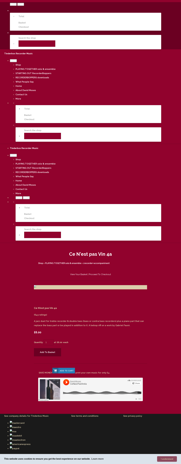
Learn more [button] (97, 459)
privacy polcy (135, 416)
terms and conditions (87, 416)
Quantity (38, 342)
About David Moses (26, 90)
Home (19, 86)
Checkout (24, 27)
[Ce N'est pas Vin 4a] (38, 295)
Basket (22, 22)
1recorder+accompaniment (96, 263)
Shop (18, 65)
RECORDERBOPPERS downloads (32, 77)
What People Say (25, 82)
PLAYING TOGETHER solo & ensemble (36, 69)
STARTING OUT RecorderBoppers (33, 73)
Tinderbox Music (40, 416)
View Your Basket (78, 274)
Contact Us (21, 94)
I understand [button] (167, 459)
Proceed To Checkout (100, 274)
